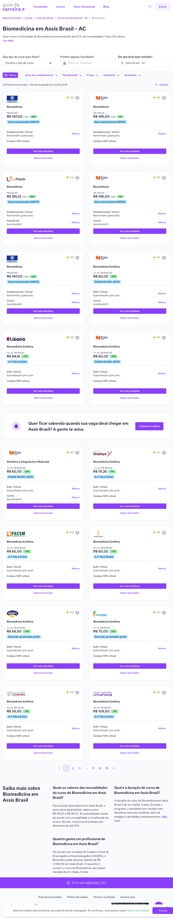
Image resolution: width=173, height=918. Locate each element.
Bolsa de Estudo (12, 17)
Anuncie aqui (127, 897)
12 (100, 768)
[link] (16, 99)
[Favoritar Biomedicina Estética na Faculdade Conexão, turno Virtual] (77, 692)
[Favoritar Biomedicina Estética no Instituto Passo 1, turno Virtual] (77, 613)
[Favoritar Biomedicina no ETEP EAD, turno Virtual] (164, 98)
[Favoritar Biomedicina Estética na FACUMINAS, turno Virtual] (164, 613)
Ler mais (8, 40)
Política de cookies (77, 897)
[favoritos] (150, 7)
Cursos (28, 17)
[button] (10, 75)
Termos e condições (104, 897)
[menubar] (71, 7)
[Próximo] (113, 768)
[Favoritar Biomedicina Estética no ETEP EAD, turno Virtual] (164, 258)
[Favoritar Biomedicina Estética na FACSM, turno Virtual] (77, 533)
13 (106, 768)
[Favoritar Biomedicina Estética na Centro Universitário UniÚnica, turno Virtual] (164, 692)
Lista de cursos (44, 17)
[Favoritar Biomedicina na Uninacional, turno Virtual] (77, 98)
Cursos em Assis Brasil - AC (72, 17)
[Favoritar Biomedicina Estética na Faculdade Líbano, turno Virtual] (77, 338)
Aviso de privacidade (50, 897)
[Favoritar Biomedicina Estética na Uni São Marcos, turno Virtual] (164, 533)
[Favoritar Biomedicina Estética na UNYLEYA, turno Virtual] (164, 453)
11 (93, 768)
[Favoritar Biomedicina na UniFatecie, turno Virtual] (77, 178)
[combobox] (86, 63)
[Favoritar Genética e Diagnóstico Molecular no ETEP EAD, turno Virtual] (77, 453)
